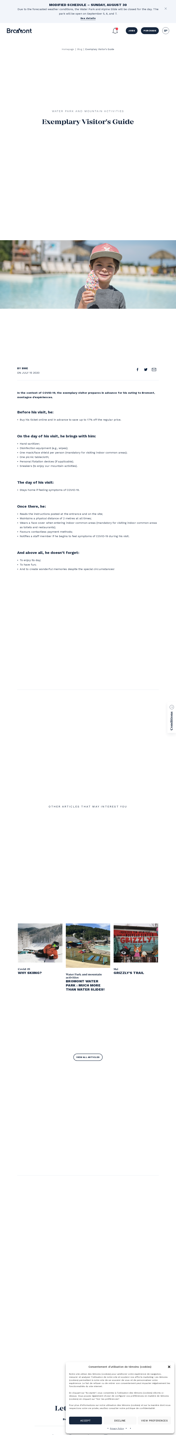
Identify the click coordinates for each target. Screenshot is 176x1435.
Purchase (150, 30)
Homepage (68, 49)
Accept (85, 1420)
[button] (169, 1367)
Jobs (131, 30)
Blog (79, 49)
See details (88, 18)
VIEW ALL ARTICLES (88, 1057)
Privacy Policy (117, 1428)
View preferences (154, 1420)
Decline (119, 1420)
